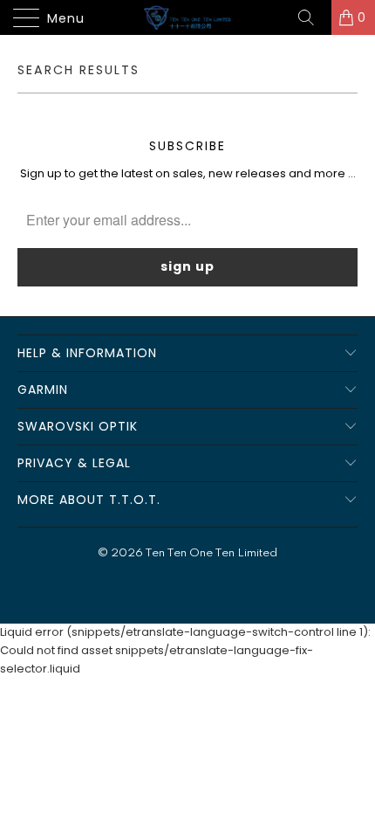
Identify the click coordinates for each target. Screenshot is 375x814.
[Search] (312, 17)
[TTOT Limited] (188, 17)
